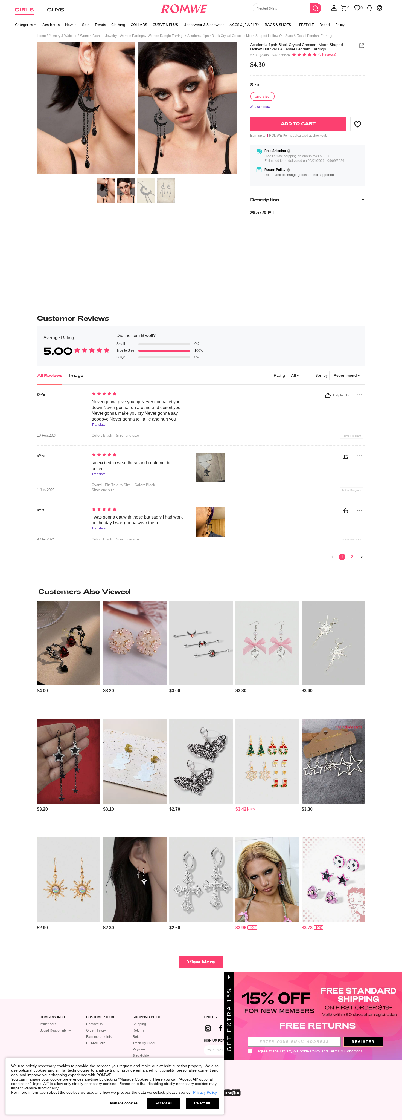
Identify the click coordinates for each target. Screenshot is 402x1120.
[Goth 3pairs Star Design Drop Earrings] (333, 761)
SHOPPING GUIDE (147, 1017)
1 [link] (342, 557)
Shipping (139, 1024)
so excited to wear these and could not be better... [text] (132, 465)
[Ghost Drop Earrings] (135, 761)
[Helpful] (328, 395)
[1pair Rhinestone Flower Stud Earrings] (135, 643)
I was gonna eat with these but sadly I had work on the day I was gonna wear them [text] (137, 520)
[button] (357, 124)
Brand (324, 24)
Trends (100, 24)
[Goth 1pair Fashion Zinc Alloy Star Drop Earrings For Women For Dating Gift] (68, 761)
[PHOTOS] (137, 108)
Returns (138, 1030)
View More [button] (201, 961)
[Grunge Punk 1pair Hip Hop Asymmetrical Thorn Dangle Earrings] (333, 643)
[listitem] (68, 658)
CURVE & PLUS (165, 24)
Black (102, 435)
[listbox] (334, 7)
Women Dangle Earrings (166, 36)
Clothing (118, 24)
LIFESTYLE (305, 24)
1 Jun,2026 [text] (45, 490)
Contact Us (94, 1024)
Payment (139, 1049)
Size (254, 85)
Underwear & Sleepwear (203, 24)
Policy (340, 24)
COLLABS (139, 24)
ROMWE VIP (95, 1043)
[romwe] (184, 7)
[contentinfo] (42, 690)
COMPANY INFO (52, 1017)
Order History (96, 1030)
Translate (99, 425)
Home (41, 36)
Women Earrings (132, 36)
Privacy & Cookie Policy (300, 1051)
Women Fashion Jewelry (98, 36)
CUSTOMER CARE (100, 1017)
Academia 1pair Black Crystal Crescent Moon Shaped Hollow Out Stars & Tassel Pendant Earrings (296, 46)
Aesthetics (51, 24)
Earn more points (99, 1037)
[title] (201, 591)
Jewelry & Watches (63, 36)
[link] (332, 557)
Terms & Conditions (346, 1051)
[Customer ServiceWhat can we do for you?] (369, 7)
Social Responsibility (55, 1030)
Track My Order (144, 1043)
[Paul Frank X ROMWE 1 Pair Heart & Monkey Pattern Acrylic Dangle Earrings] (267, 879)
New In (71, 24)
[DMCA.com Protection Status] (231, 1092)
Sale (85, 24)
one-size (127, 435)
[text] (138, 394)
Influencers (48, 1024)
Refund (138, 1037)
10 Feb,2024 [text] (47, 435)
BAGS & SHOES (278, 24)
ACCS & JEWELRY (244, 24)
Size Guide (141, 1056)
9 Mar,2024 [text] (45, 539)
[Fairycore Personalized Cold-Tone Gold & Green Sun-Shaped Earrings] (68, 879)
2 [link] (352, 557)
